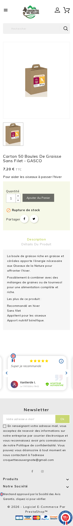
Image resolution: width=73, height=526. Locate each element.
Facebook (32, 471)
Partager (24, 219)
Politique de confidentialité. (36, 445)
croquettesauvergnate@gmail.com (28, 460)
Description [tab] (36, 239)
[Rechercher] (66, 28)
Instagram (42, 471)
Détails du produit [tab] (36, 244)
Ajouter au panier (38, 198)
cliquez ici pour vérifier (31, 499)
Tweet (34, 219)
